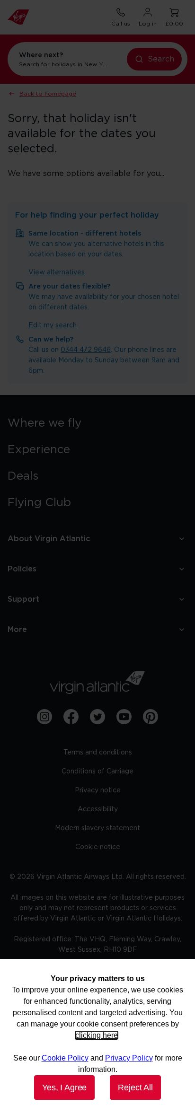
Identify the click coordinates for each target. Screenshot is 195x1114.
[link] (97, 423)
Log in (148, 23)
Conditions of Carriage (97, 771)
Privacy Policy (129, 1058)
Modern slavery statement (97, 828)
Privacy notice (98, 790)
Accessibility (98, 809)
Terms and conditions (97, 752)
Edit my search (52, 325)
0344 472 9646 (86, 350)
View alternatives (56, 272)
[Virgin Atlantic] (97, 682)
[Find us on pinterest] (150, 716)
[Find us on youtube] (124, 716)
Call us (120, 23)
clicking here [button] (96, 1035)
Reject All (135, 1087)
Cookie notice (97, 847)
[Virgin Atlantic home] (18, 17)
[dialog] (97, 1036)
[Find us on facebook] (71, 716)
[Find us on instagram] (44, 716)
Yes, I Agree (64, 1087)
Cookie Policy (65, 1058)
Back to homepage (47, 93)
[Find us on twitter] (97, 716)
